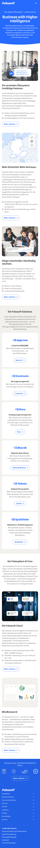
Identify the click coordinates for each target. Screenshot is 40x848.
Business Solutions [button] (8, 797)
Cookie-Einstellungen (9, 843)
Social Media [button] (6, 816)
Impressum (5, 840)
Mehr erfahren (9, 124)
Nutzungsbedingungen (9, 837)
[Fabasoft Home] (9, 3)
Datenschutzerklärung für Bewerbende (14, 831)
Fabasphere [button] (6, 794)
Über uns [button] (5, 803)
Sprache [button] (4, 819)
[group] (20, 350)
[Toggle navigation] (35, 3)
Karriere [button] (4, 806)
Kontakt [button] (4, 813)
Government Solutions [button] (9, 800)
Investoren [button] (5, 810)
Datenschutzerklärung (9, 834)
